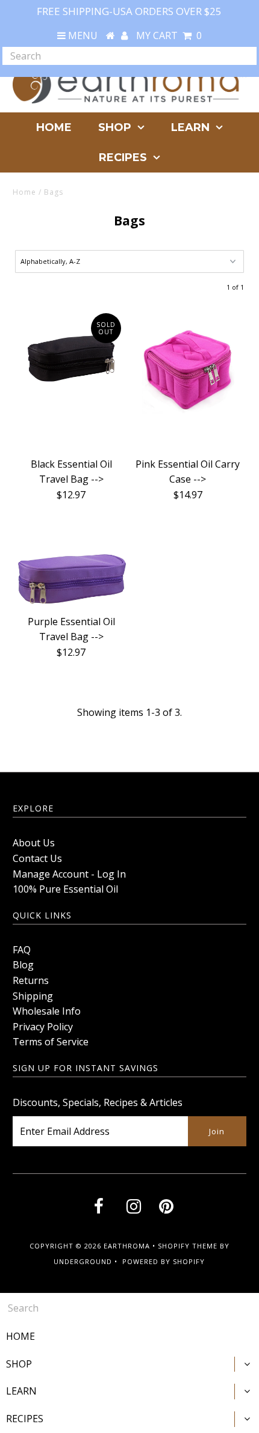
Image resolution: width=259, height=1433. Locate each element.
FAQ (22, 949)
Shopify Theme (187, 1245)
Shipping (33, 996)
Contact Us (37, 858)
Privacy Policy (43, 1026)
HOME (54, 127)
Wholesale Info (47, 1011)
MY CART (169, 35)
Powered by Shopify (163, 1261)
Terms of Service (51, 1041)
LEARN (190, 127)
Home (24, 192)
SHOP (114, 127)
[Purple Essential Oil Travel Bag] (71, 567)
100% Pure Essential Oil (65, 889)
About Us (34, 842)
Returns (31, 980)
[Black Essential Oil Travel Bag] (71, 349)
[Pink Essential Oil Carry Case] (188, 379)
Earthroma (127, 1245)
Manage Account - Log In (69, 874)
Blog (23, 964)
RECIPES (123, 157)
